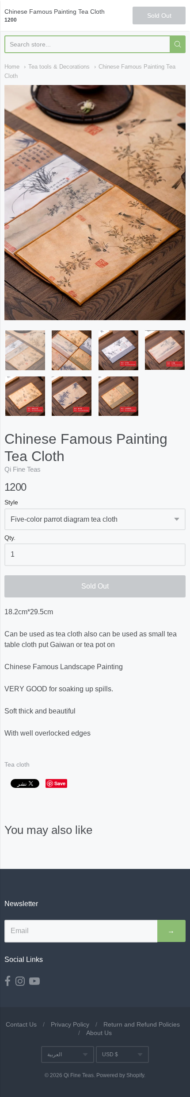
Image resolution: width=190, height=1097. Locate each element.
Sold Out (95, 586)
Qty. (9, 538)
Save (59, 783)
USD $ (110, 1054)
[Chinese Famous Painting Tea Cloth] (25, 350)
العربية (54, 1054)
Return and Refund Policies (141, 1024)
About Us (99, 1032)
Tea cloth (17, 764)
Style (11, 502)
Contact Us (21, 1024)
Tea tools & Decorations (59, 66)
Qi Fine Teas (22, 469)
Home (11, 66)
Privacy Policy (70, 1024)
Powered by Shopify (120, 1075)
